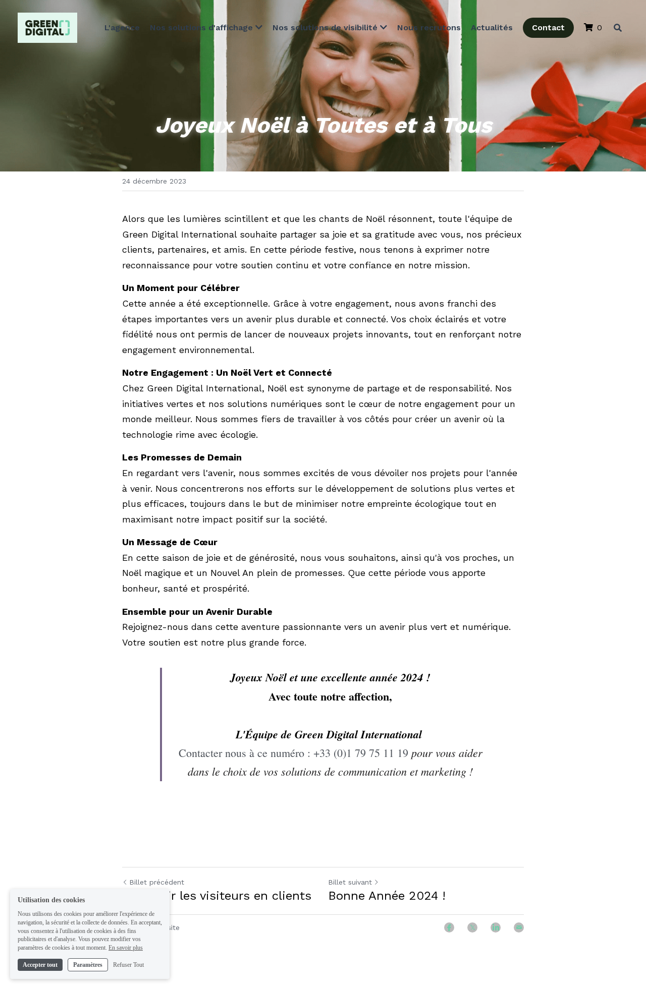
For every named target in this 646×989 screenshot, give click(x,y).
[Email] (519, 927)
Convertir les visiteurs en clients (218, 896)
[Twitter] (472, 927)
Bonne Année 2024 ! (387, 896)
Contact (548, 27)
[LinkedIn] (496, 927)
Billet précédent (156, 882)
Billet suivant (350, 882)
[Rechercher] (617, 28)
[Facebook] (449, 927)
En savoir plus (126, 947)
